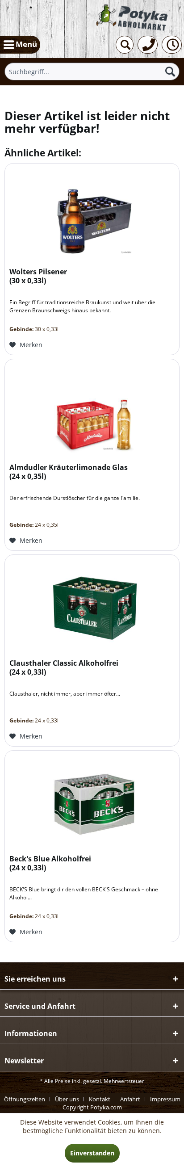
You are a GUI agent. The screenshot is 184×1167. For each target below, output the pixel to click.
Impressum (165, 1099)
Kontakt (99, 1099)
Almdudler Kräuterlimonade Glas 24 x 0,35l (68, 472)
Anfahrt (130, 1099)
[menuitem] (20, 45)
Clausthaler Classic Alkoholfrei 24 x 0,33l (63, 668)
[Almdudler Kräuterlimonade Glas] (92, 409)
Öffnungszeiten (24, 1099)
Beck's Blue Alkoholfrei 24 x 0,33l (50, 863)
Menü (26, 44)
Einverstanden (92, 1153)
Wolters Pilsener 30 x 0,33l (38, 276)
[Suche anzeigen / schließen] (125, 45)
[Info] (172, 45)
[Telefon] (148, 45)
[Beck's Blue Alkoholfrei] (92, 800)
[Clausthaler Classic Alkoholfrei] (92, 605)
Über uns (67, 1099)
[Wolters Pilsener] (92, 213)
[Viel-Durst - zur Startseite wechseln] (132, 17)
